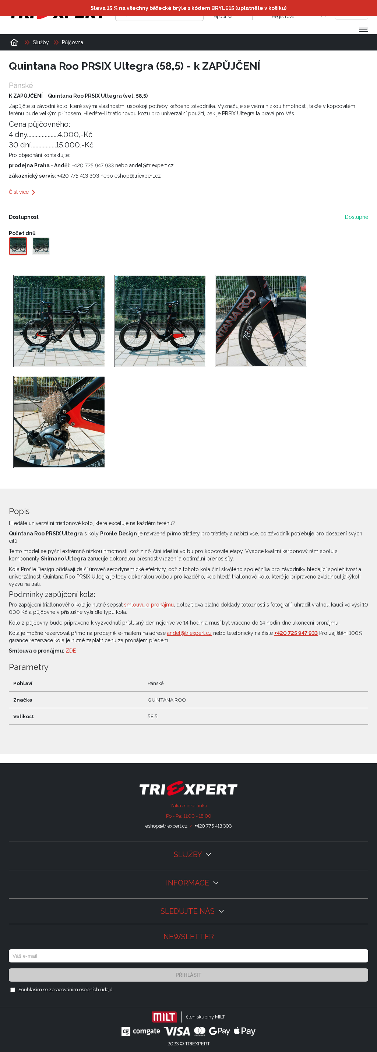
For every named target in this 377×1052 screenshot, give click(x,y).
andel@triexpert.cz (189, 633)
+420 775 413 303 (213, 826)
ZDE (71, 651)
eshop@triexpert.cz (166, 826)
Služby (189, 854)
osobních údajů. (96, 989)
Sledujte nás (188, 911)
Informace (188, 883)
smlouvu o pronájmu (149, 605)
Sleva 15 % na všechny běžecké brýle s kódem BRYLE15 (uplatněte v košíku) (188, 8)
